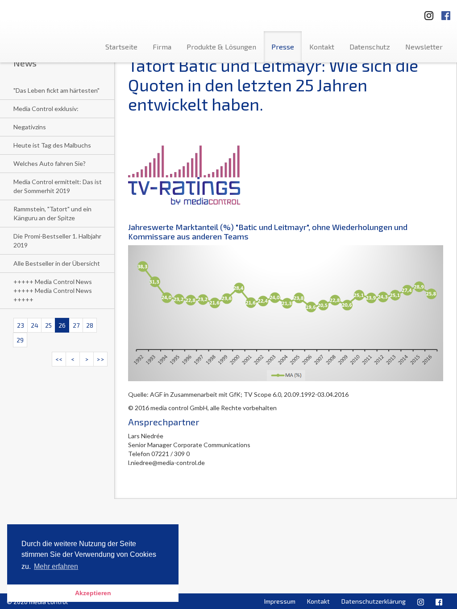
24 (34, 325)
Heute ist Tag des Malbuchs (52, 145)
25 (48, 325)
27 (76, 325)
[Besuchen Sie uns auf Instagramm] (426, 12)
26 (62, 325)
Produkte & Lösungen (221, 46)
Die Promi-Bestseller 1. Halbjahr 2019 (57, 240)
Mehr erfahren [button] (56, 566)
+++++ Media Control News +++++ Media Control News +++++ (52, 290)
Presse (282, 46)
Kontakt (321, 46)
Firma (162, 46)
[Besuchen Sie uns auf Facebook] (446, 12)
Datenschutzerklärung (373, 601)
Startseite (121, 46)
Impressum (279, 601)
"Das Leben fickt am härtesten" (56, 90)
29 (20, 340)
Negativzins (29, 127)
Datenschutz (369, 46)
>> (100, 359)
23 (20, 325)
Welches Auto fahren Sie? (49, 163)
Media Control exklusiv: (46, 108)
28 (89, 325)
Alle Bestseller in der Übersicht (56, 263)
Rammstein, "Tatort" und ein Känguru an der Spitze (52, 213)
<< (58, 359)
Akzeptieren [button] (93, 593)
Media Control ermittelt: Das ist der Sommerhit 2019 (57, 186)
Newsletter (424, 46)
